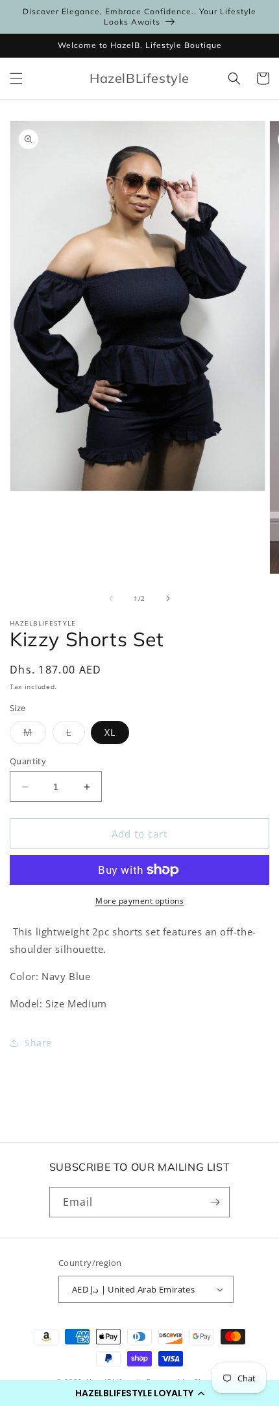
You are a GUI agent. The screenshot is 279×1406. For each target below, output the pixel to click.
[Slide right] (168, 598)
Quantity (28, 761)
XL (109, 732)
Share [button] (38, 1043)
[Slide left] (111, 598)
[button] (139, 1393)
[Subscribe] (214, 1202)
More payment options (139, 900)
